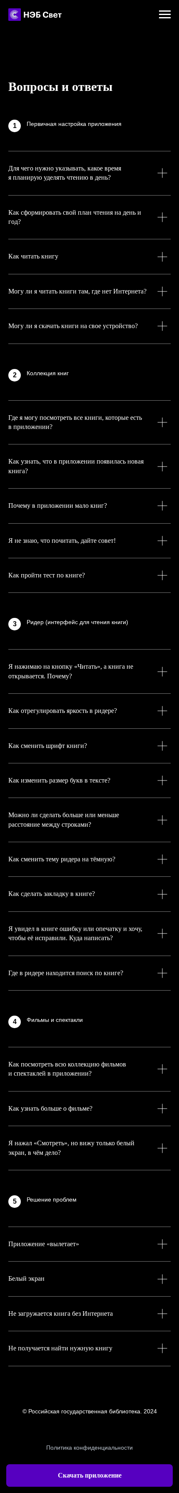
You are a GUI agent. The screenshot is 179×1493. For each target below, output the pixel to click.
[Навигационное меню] (165, 14)
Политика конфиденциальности (89, 1447)
